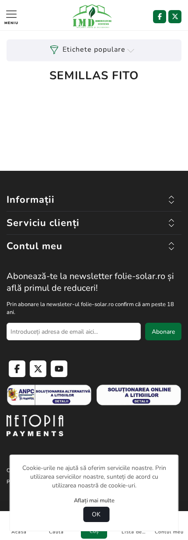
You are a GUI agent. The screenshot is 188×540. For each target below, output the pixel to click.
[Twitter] (174, 16)
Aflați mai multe (94, 501)
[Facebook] (159, 16)
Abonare (163, 332)
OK (96, 514)
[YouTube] (59, 368)
